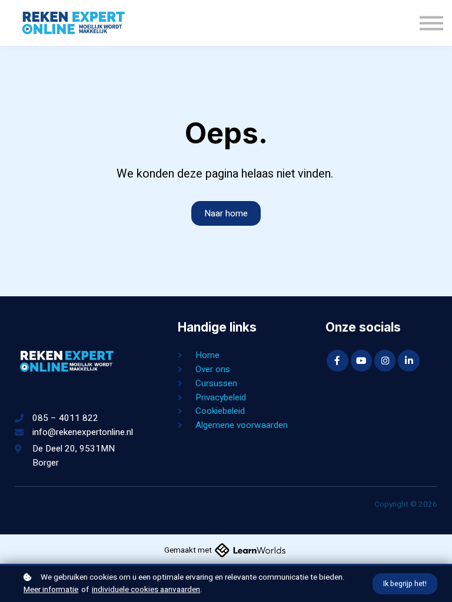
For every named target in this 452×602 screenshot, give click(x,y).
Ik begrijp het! (405, 583)
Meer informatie (51, 590)
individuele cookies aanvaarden (146, 590)
